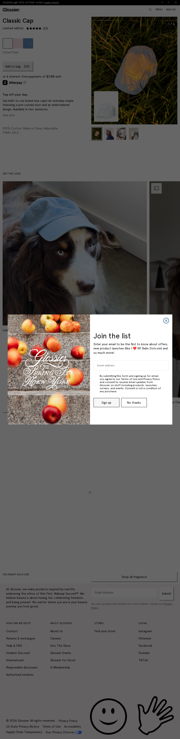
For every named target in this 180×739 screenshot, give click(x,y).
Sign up (106, 402)
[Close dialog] (166, 320)
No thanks (134, 402)
